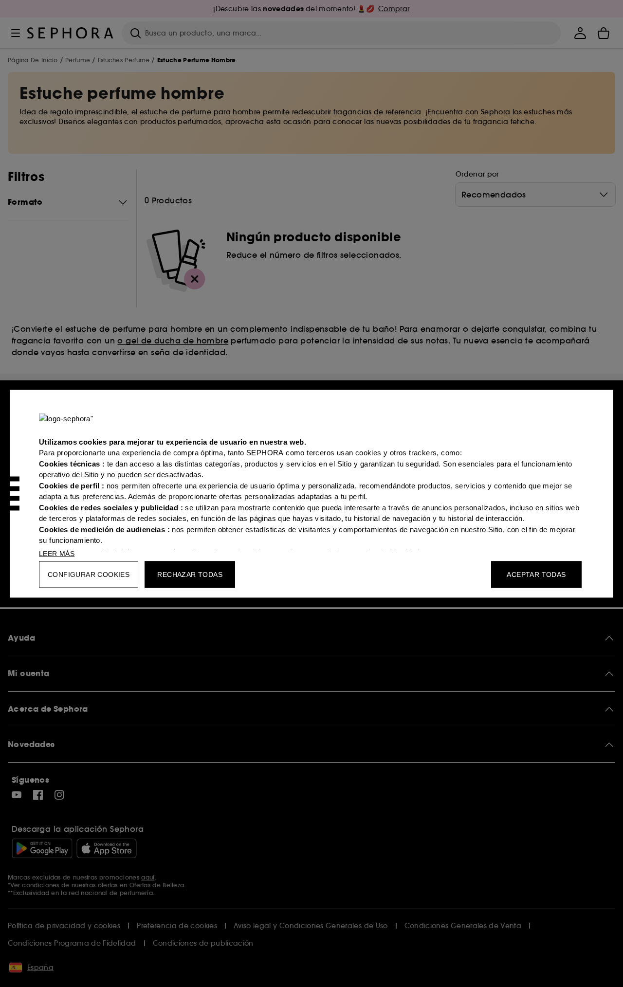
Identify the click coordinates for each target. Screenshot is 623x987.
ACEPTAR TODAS (536, 574)
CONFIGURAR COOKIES (88, 574)
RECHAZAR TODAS (189, 574)
